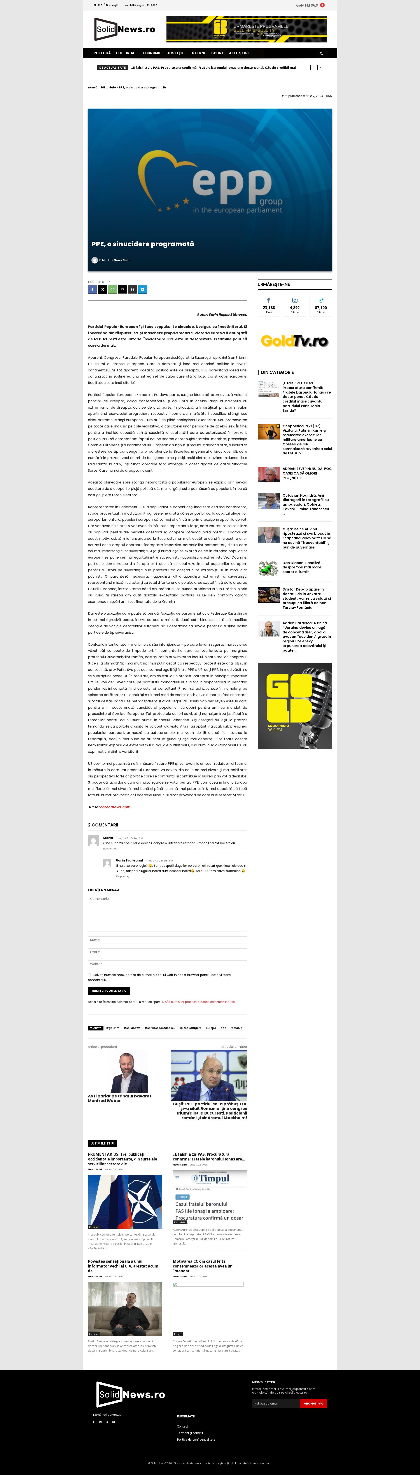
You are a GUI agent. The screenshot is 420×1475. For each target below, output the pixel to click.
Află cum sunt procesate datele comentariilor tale (200, 1002)
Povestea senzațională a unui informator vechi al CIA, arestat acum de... (123, 1266)
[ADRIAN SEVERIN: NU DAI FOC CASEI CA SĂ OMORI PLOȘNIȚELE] (269, 474)
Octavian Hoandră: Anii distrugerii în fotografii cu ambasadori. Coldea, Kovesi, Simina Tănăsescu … (306, 504)
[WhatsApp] (112, 289)
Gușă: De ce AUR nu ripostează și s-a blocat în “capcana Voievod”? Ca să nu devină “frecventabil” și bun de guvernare (307, 538)
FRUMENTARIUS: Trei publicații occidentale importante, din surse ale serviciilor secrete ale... (122, 1159)
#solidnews (132, 1028)
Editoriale (108, 87)
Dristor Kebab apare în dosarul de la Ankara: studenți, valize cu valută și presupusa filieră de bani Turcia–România (307, 598)
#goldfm (112, 1028)
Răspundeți (110, 848)
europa (211, 1028)
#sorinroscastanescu (160, 1028)
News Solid (122, 260)
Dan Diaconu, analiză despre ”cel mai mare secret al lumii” (302, 567)
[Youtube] (114, 1422)
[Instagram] (100, 1422)
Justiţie (178, 1334)
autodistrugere (190, 1028)
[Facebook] (92, 289)
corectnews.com (115, 807)
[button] (322, 53)
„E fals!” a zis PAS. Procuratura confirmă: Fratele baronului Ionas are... (209, 1157)
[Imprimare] (132, 289)
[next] (320, 67)
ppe (223, 1028)
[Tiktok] (107, 1422)
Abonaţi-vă (313, 1403)
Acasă (93, 87)
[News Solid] (95, 260)
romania (236, 1028)
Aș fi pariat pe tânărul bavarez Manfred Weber (120, 1098)
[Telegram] (142, 289)
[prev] (313, 67)
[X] (102, 289)
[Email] (122, 289)
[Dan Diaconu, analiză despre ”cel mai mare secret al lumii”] (269, 568)
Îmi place (269, 298)
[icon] (322, 6)
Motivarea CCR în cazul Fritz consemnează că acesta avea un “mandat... (203, 1266)
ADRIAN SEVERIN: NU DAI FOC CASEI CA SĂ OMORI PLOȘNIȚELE (307, 473)
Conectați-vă (295, 298)
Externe (93, 1227)
